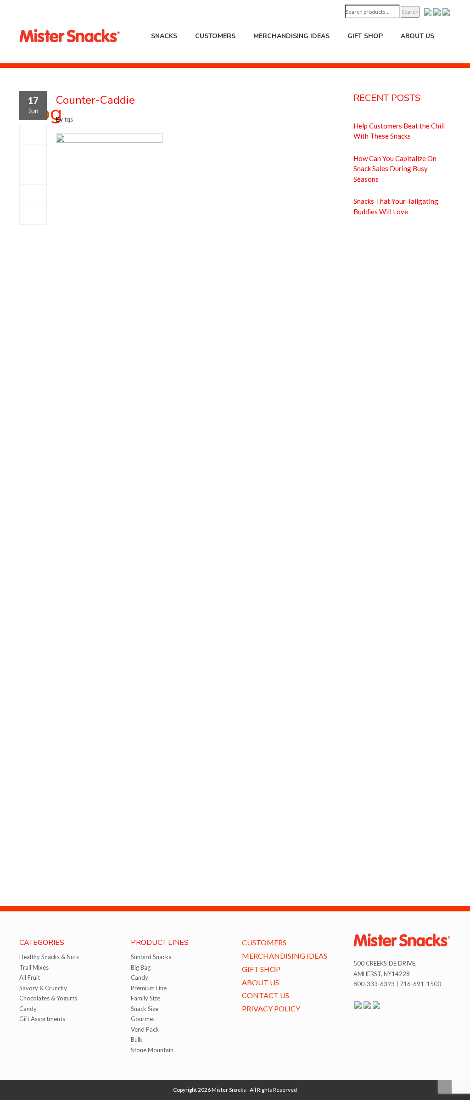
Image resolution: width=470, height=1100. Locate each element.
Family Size (145, 998)
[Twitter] (33, 154)
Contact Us (265, 995)
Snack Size (144, 1008)
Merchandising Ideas (291, 36)
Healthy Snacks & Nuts (49, 956)
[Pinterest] (33, 194)
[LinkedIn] (33, 214)
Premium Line (149, 988)
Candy (28, 1008)
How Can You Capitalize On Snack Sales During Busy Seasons (394, 168)
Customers (215, 36)
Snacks (164, 36)
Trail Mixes (34, 967)
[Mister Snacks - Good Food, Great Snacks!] (69, 35)
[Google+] (33, 174)
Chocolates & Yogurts (48, 998)
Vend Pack (145, 1029)
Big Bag (141, 967)
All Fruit (29, 977)
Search (410, 11)
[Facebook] (33, 135)
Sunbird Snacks (151, 956)
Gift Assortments (42, 1018)
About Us (417, 36)
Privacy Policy (271, 1008)
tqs (68, 119)
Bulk (136, 1039)
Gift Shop (365, 36)
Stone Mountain (152, 1050)
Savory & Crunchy (43, 988)
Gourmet (143, 1018)
